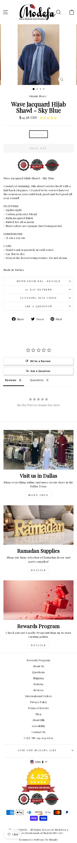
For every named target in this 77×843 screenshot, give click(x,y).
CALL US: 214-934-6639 (38, 738)
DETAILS (38, 570)
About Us (38, 666)
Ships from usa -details (38, 281)
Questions (38, 672)
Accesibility (38, 726)
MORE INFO (38, 495)
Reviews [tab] (10, 380)
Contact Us (38, 732)
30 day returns (38, 289)
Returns (38, 684)
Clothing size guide (38, 297)
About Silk (38, 720)
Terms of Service (38, 708)
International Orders (38, 696)
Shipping (38, 678)
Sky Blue (38, 134)
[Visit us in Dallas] (38, 450)
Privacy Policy (38, 702)
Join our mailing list (37, 750)
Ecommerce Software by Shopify (38, 839)
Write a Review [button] (40, 361)
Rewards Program (38, 660)
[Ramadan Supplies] (38, 525)
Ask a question (38, 306)
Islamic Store (37, 96)
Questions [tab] (37, 380)
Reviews (38, 690)
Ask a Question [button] (40, 371)
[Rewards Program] (38, 600)
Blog (38, 714)
